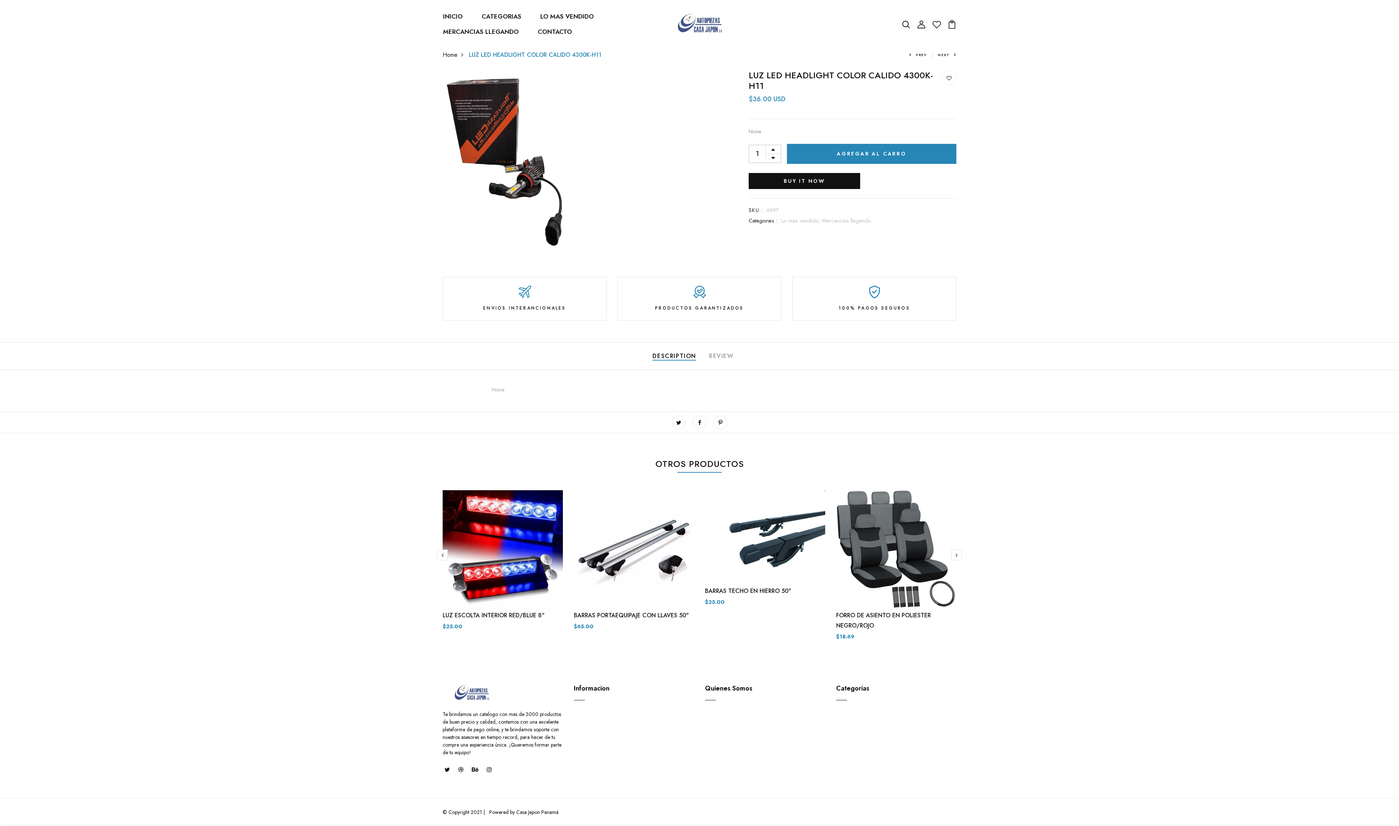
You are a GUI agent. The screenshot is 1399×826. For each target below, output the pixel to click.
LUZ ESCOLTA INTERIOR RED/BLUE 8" (494, 615)
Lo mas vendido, (801, 221)
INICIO (453, 16)
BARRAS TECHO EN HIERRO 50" (748, 591)
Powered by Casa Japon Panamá (523, 812)
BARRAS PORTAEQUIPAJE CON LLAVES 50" (631, 615)
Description (674, 356)
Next (944, 54)
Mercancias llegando (846, 221)
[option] (502, 566)
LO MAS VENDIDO (567, 16)
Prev (921, 54)
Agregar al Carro (871, 153)
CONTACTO (555, 31)
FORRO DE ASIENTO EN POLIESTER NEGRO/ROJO (883, 620)
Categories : (763, 221)
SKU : (756, 210)
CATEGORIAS (501, 16)
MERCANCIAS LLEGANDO (481, 31)
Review (721, 356)
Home (450, 55)
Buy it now (804, 181)
